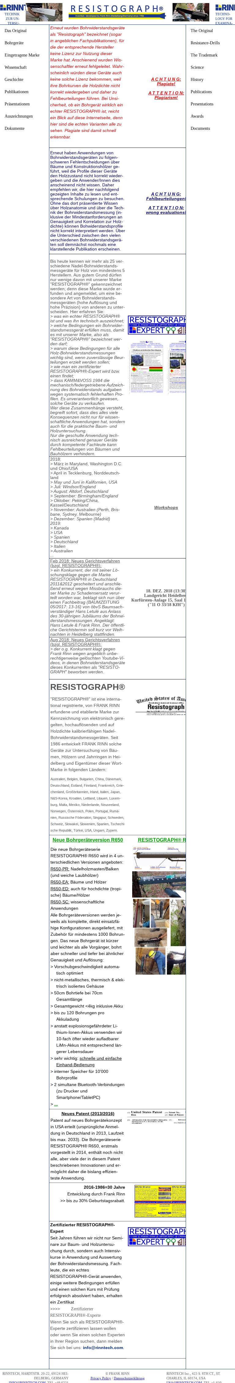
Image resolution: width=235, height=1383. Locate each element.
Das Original (16, 30)
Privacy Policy (101, 1378)
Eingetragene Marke (22, 55)
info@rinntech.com (103, 1347)
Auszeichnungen (19, 116)
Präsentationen (17, 104)
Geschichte (14, 79)
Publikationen (16, 92)
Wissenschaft (16, 67)
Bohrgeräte (14, 43)
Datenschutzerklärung (129, 1378)
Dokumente (14, 128)
